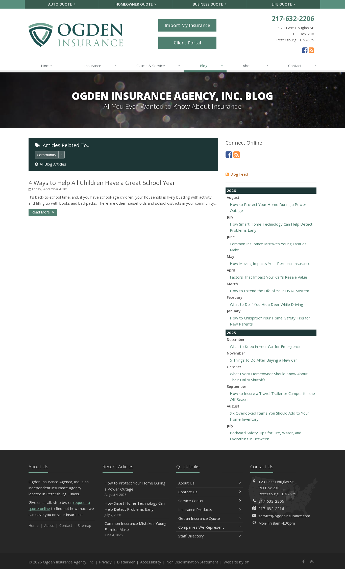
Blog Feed (239, 174)
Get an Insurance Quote (199, 518)
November (236, 353)
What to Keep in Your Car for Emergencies (267, 346)
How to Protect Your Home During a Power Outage (135, 488)
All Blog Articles (53, 164)
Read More (41, 212)
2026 (231, 190)
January (234, 311)
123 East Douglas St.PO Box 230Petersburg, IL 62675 (277, 487)
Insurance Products (195, 509)
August (233, 197)
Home (46, 65)
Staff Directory (191, 535)
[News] (311, 50)
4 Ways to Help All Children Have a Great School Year (102, 182)
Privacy (105, 561)
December (235, 339)
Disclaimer (126, 561)
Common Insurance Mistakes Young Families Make (135, 529)
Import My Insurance (187, 25)
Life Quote (282, 4)
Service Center (191, 500)
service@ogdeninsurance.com (284, 515)
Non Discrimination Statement (192, 561)
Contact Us (188, 491)
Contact (302, 65)
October (234, 366)
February (234, 297)
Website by (236, 561)
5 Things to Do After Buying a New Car (263, 360)
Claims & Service (158, 65)
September (236, 386)
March (232, 283)
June (231, 236)
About (255, 65)
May (230, 256)
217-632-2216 (271, 508)
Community (46, 154)
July (230, 217)
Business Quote (208, 4)
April (231, 270)
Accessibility (150, 561)
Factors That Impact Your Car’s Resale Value (268, 277)
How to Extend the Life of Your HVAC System (269, 290)
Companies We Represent (201, 527)
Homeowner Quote (134, 4)
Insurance (100, 65)
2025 (231, 332)
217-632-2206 (271, 501)
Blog (211, 65)
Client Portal (187, 43)
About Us (186, 482)
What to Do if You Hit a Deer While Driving (266, 304)
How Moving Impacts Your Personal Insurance (270, 263)
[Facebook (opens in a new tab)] (304, 50)
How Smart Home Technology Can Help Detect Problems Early (135, 509)
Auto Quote (60, 4)
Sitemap (84, 525)
